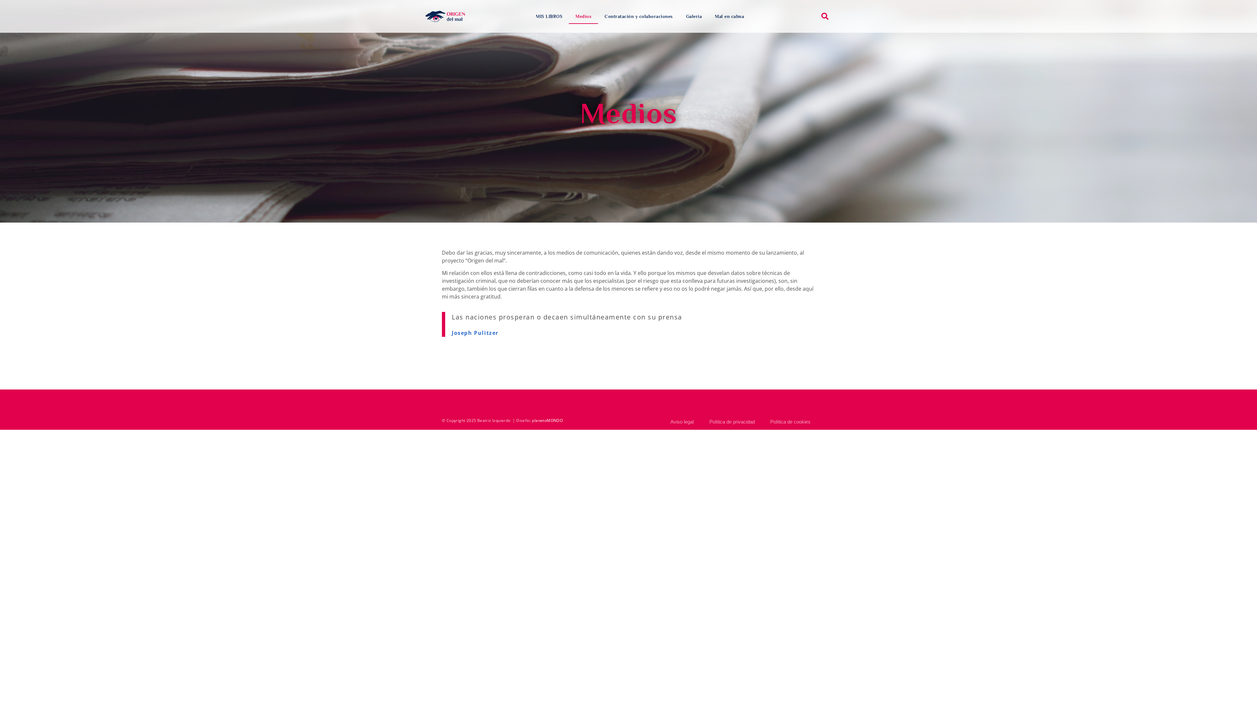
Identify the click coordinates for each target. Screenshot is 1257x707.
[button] (824, 16)
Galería (694, 16)
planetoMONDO (547, 420)
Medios (583, 16)
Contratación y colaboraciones (639, 16)
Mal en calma (729, 16)
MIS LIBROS (549, 16)
